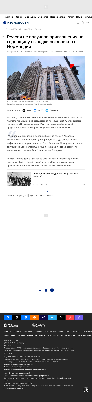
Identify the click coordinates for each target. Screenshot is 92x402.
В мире (39, 331)
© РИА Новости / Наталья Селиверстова (20, 102)
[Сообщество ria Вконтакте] (25, 317)
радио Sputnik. (64, 127)
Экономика (28, 331)
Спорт (60, 331)
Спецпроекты (9, 335)
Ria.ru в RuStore (84, 335)
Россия (11, 196)
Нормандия (21, 196)
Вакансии (7, 345)
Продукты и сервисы (36, 335)
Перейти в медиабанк (42, 102)
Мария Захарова (47, 196)
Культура (76, 331)
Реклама (21, 335)
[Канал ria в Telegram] (52, 317)
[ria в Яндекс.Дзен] (16, 317)
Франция (33, 196)
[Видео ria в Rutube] (43, 317)
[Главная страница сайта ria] (15, 22)
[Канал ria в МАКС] (8, 317)
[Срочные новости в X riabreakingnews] (70, 317)
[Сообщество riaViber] (79, 317)
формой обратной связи (13, 388)
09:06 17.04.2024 (10, 29)
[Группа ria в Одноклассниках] (34, 317)
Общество (18, 331)
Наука (68, 331)
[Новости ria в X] (61, 317)
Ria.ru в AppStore (68, 335)
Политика (7, 331)
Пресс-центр (53, 335)
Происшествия (50, 331)
